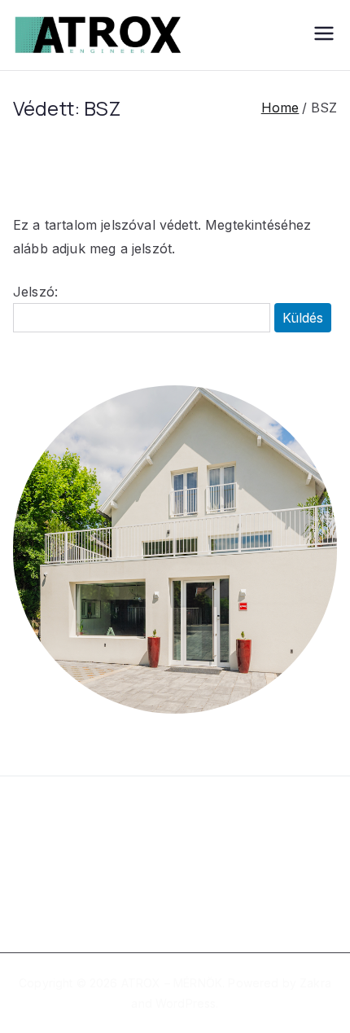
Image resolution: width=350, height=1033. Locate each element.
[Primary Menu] (324, 35)
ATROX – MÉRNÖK (171, 983)
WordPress (185, 1003)
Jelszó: (35, 292)
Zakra (315, 983)
